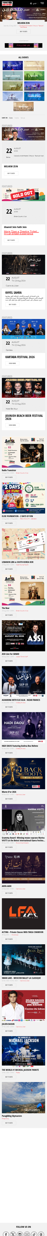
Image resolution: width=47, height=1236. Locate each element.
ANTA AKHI (6, 886)
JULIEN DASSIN (8, 1023)
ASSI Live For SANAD (10, 653)
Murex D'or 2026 (9, 791)
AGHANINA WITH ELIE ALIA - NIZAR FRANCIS (21, 699)
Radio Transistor (9, 470)
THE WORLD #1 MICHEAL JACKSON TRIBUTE (20, 1069)
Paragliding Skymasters (12, 1115)
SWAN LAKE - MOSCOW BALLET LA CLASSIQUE (21, 977)
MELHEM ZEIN (23, 22)
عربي (35, 3)
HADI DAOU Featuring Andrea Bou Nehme (20, 745)
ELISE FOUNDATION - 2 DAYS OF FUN (17, 516)
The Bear (5, 608)
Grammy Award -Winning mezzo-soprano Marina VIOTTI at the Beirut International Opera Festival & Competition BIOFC (23, 840)
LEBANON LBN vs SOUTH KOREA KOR (17, 562)
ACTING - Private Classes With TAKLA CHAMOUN (22, 932)
